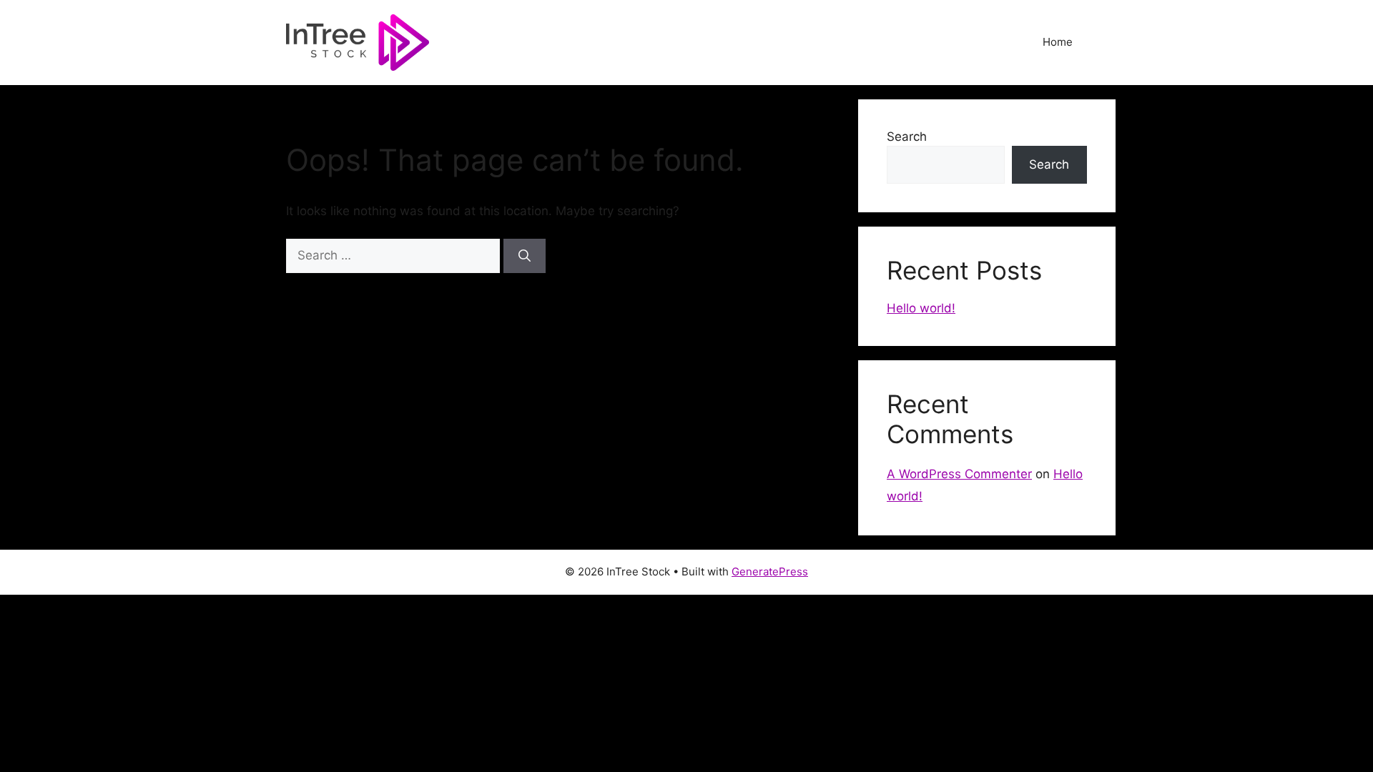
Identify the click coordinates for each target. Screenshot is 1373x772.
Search (907, 136)
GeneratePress (770, 571)
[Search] (524, 256)
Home (1058, 42)
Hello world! (921, 308)
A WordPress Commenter (959, 474)
